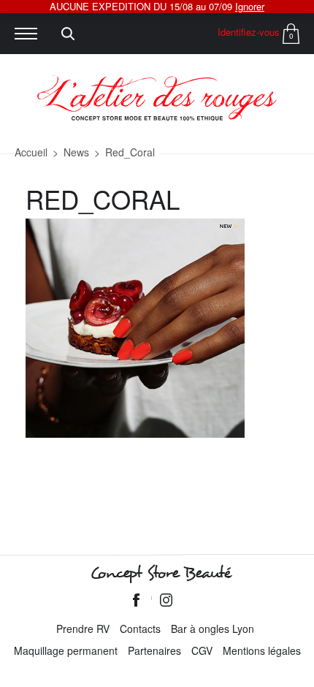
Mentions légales (262, 650)
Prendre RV (83, 628)
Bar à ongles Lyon (212, 628)
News (76, 152)
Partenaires (154, 650)
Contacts (140, 628)
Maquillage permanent (66, 650)
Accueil (31, 152)
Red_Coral (130, 152)
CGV (201, 650)
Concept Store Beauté (160, 573)
